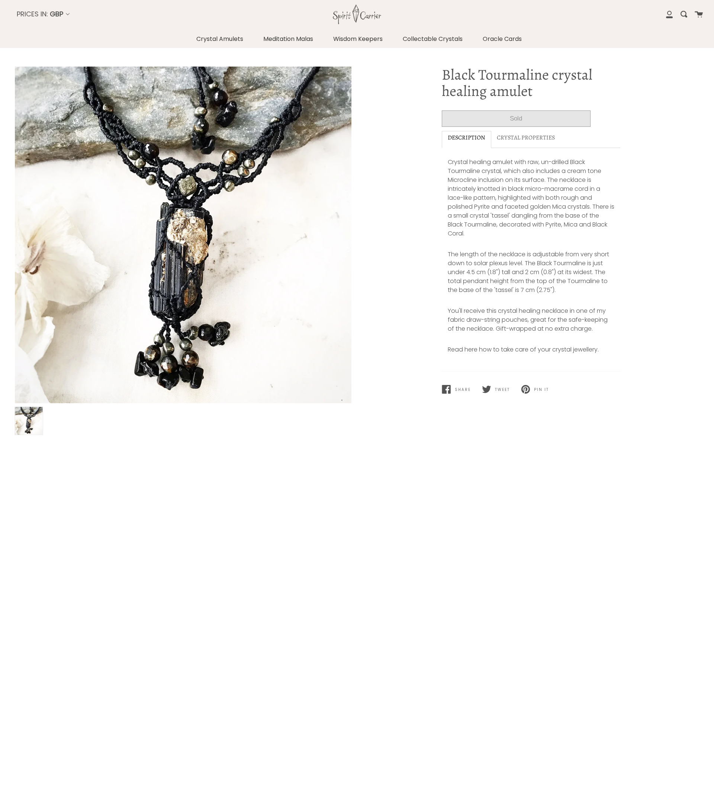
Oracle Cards (502, 39)
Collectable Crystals (433, 39)
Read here (462, 349)
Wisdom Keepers (358, 39)
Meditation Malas (288, 39)
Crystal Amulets (219, 39)
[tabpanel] (183, 235)
